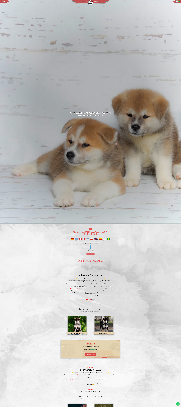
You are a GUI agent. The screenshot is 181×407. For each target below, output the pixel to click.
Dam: (104, 333)
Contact (3, 1)
